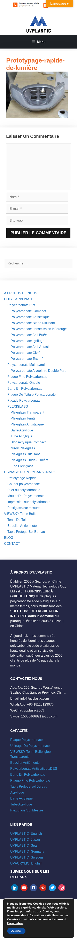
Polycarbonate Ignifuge (27, 341)
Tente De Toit (16, 519)
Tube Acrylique (21, 436)
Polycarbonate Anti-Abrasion (31, 347)
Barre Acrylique (22, 430)
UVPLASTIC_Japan (25, 839)
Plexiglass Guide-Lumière (29, 460)
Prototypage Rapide (22, 478)
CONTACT (12, 543)
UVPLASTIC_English (26, 833)
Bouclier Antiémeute (22, 525)
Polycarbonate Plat (21, 305)
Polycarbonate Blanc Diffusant (33, 323)
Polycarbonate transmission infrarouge (39, 329)
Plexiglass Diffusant (25, 454)
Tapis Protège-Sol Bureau (26, 531)
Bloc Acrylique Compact (28, 442)
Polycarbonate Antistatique (30, 317)
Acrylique (17, 792)
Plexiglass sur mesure (23, 508)
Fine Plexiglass (22, 466)
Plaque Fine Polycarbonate (27, 376)
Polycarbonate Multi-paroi (26, 364)
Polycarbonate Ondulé (23, 382)
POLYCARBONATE (18, 299)
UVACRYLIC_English (26, 863)
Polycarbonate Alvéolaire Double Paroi (39, 370)
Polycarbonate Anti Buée (29, 335)
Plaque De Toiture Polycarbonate (31, 394)
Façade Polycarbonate (23, 400)
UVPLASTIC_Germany (27, 851)
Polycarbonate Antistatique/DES (33, 768)
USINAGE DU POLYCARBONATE (29, 472)
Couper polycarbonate (23, 484)
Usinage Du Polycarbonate (30, 745)
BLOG (8, 537)
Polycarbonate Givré (25, 353)
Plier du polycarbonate (23, 490)
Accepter (16, 931)
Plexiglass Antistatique (27, 424)
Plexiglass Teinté (23, 418)
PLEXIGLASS (17, 406)
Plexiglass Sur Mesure (26, 810)
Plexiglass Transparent (27, 412)
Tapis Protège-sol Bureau (28, 786)
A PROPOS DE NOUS (20, 293)
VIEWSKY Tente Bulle (20, 514)
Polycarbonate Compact (28, 311)
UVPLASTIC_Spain (24, 845)
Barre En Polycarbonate (24, 388)
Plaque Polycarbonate (26, 740)
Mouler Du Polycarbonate (26, 496)
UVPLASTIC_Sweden (26, 857)
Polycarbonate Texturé (27, 358)
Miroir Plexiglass (23, 448)
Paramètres (15, 923)
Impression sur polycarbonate (28, 502)
